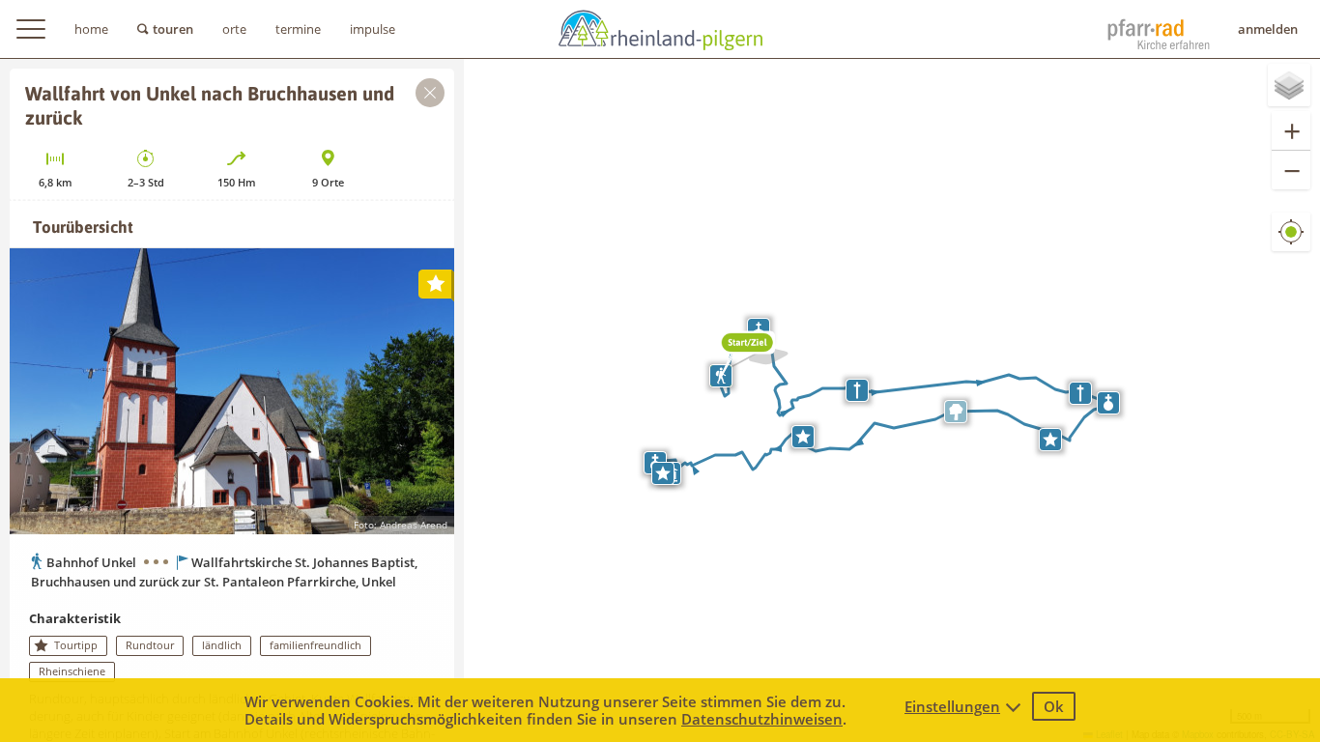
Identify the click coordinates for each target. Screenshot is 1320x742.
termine (298, 29)
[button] (747, 353)
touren (173, 29)
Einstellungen (952, 706)
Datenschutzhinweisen (762, 718)
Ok (1054, 706)
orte (234, 29)
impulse (372, 29)
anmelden (1268, 29)
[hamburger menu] (30, 29)
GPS (1291, 246)
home (91, 29)
